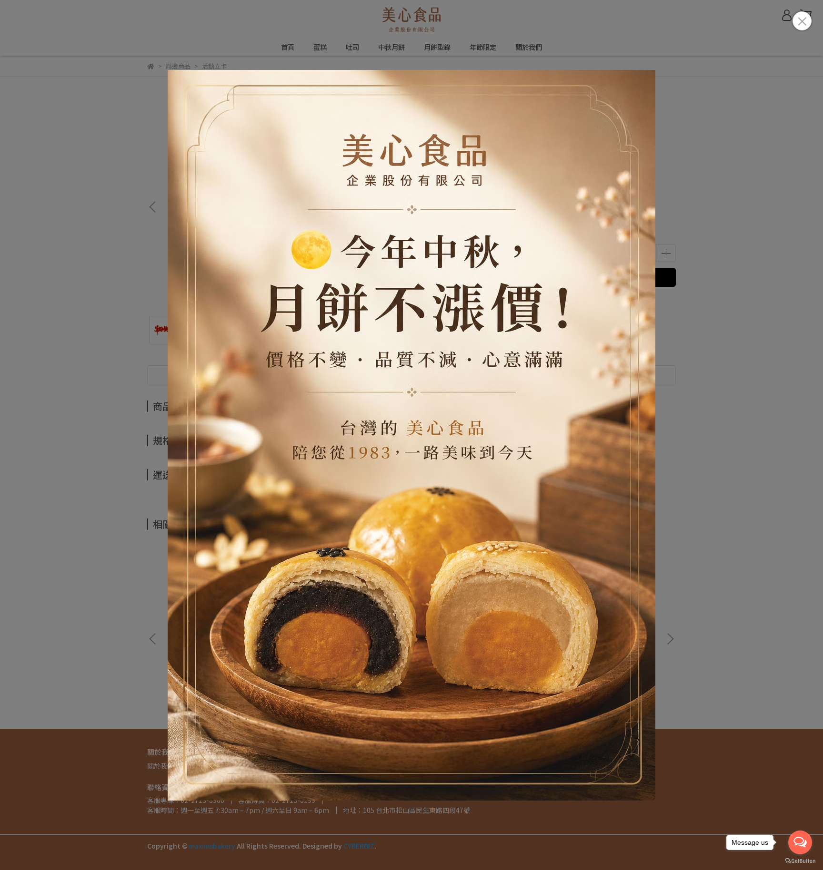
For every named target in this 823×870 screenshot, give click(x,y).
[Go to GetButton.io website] (800, 860)
